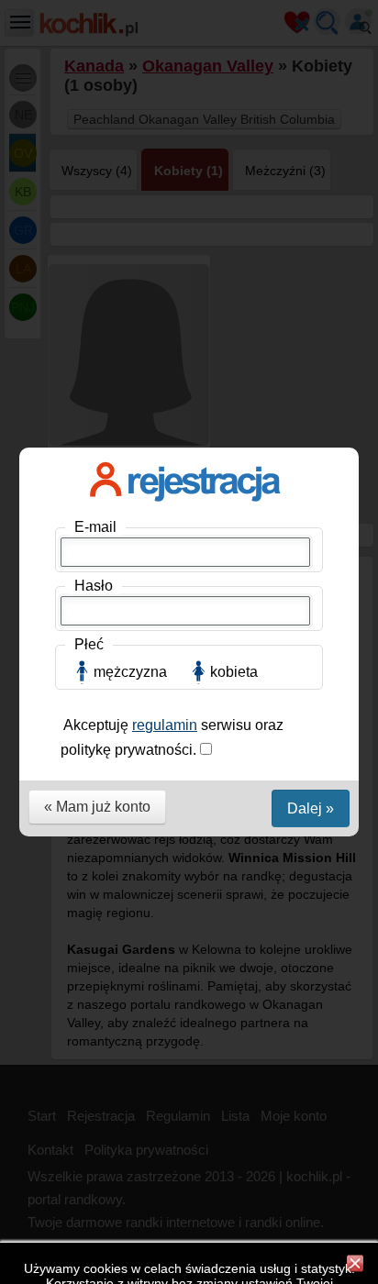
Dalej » (310, 808)
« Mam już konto (97, 806)
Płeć (89, 644)
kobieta (234, 672)
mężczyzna (130, 672)
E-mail (95, 527)
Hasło (93, 585)
